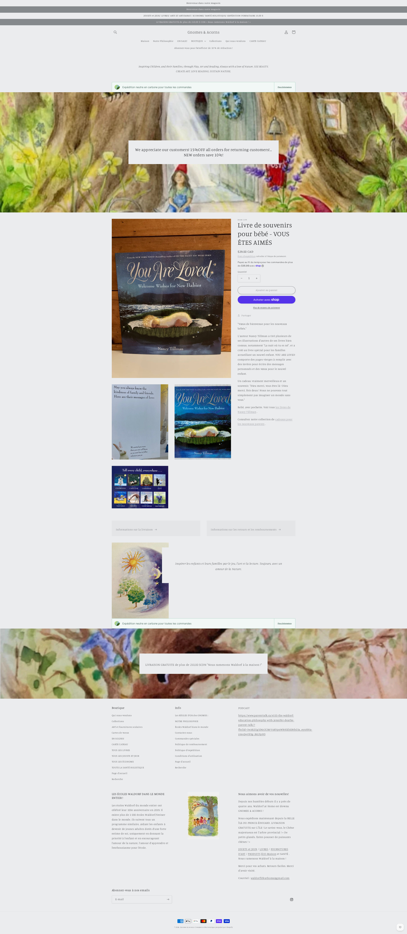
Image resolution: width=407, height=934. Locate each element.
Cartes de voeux (120, 732)
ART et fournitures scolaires (127, 727)
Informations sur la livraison (134, 529)
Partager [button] (246, 315)
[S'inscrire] (168, 899)
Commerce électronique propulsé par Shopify (214, 927)
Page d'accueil (119, 773)
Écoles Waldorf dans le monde (191, 727)
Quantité (242, 271)
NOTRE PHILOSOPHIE (186, 721)
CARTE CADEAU (120, 744)
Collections (118, 721)
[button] (115, 32)
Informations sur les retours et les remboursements (244, 529)
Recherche (117, 779)
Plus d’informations (285, 87)
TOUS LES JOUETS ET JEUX (125, 755)
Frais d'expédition (246, 256)
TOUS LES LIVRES (121, 750)
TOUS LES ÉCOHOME (123, 761)
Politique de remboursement (191, 744)
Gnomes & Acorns (187, 927)
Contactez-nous (183, 732)
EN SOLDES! (118, 738)
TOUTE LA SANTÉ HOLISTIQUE (128, 767)
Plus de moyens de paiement (266, 307)
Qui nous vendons (122, 715)
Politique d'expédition (187, 750)
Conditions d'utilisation (188, 755)
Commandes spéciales (187, 738)
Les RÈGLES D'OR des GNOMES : (191, 715)
